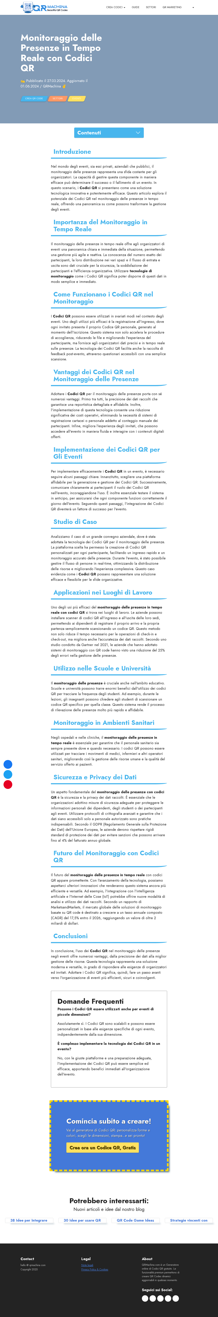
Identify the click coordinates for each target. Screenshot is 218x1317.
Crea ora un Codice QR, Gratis (103, 1147)
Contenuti (89, 132)
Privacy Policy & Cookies (94, 1269)
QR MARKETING (172, 7)
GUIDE (135, 7)
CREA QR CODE (34, 98)
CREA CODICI (114, 7)
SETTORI (151, 7)
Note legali (87, 1265)
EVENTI (76, 98)
